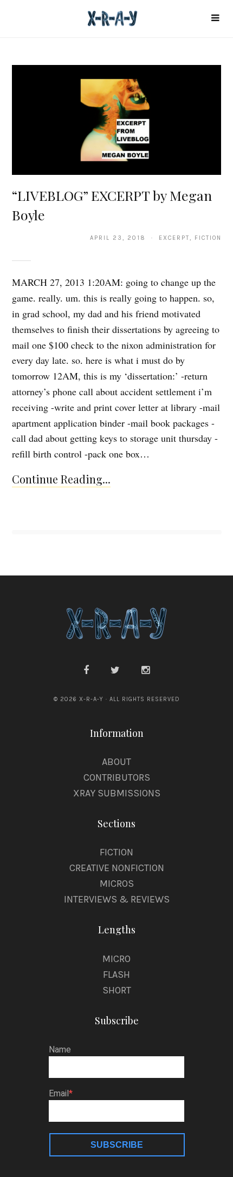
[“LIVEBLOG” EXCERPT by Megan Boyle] (117, 119)
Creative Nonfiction (116, 868)
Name (60, 1049)
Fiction (116, 852)
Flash (116, 974)
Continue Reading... (61, 479)
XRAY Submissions (116, 793)
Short (116, 990)
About (116, 762)
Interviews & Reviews (117, 899)
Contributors (116, 777)
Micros (117, 884)
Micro (116, 959)
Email (59, 1093)
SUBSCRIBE (116, 1144)
